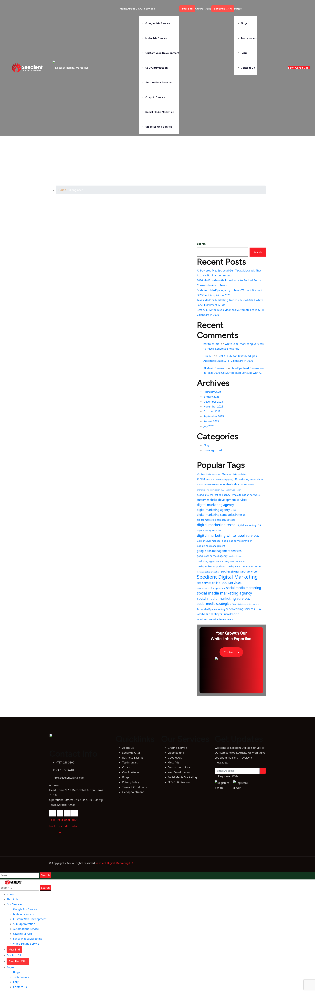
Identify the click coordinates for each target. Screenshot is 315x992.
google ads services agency (212, 555)
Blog (206, 445)
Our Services (147, 8)
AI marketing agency (224, 479)
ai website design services (237, 484)
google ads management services (219, 551)
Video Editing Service (158, 126)
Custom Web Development (162, 52)
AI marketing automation (249, 479)
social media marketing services (223, 598)
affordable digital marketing (208, 474)
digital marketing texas (216, 524)
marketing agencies (208, 561)
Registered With (228, 776)
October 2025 (211, 411)
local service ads (235, 556)
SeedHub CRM (223, 8)
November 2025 (213, 406)
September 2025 (213, 416)
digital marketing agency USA (216, 510)
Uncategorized (212, 450)
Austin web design (233, 490)
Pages (238, 8)
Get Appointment (133, 792)
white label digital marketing (218, 614)
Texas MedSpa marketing (211, 609)
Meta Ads (173, 762)
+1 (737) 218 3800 (63, 762)
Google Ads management (211, 545)
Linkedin (67, 813)
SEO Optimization (156, 67)
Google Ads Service (157, 23)
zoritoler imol (211, 344)
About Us (133, 8)
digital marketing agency (215, 504)
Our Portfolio (203, 8)
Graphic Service (155, 97)
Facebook (52, 813)
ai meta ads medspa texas (208, 484)
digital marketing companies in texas (221, 515)
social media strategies (214, 603)
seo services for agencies (211, 588)
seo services (232, 582)
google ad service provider (237, 540)
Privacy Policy (130, 782)
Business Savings (132, 757)
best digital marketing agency (213, 494)
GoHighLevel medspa (208, 540)
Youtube (74, 813)
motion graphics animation (208, 572)
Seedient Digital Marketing (227, 576)
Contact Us (248, 67)
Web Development (179, 772)
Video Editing (176, 752)
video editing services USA (243, 609)
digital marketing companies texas (216, 519)
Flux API (208, 356)
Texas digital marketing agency (245, 604)
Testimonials (249, 38)
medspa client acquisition (211, 566)
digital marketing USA (249, 525)
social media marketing (243, 587)
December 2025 (213, 401)
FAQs (244, 52)
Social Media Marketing (159, 112)
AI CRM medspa (205, 479)
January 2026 (211, 396)
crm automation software (245, 494)
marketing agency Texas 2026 (232, 561)
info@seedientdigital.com (68, 777)
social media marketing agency (224, 593)
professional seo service (239, 571)
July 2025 (208, 426)
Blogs (244, 23)
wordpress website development (215, 619)
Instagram (60, 813)
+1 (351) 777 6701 (63, 770)
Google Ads (175, 757)
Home (123, 8)
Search (201, 244)
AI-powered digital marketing (234, 474)
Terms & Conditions (134, 787)
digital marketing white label (209, 530)
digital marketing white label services (228, 535)
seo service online (208, 583)
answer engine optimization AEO (210, 490)
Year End (187, 8)
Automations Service (158, 82)
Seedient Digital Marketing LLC (114, 863)
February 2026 (212, 392)
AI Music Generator (215, 368)
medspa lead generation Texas (244, 566)
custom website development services (222, 500)
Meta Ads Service (156, 38)
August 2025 (211, 421)
